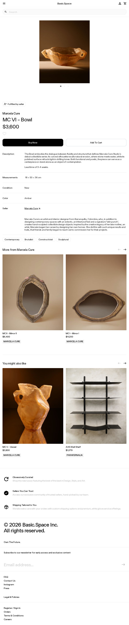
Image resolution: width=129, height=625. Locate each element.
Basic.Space (64, 3)
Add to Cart (96, 142)
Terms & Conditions (13, 615)
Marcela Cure (11, 113)
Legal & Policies (11, 597)
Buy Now (32, 142)
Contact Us (9, 580)
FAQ (6, 577)
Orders (7, 611)
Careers (8, 619)
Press (6, 588)
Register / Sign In (12, 608)
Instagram (9, 584)
